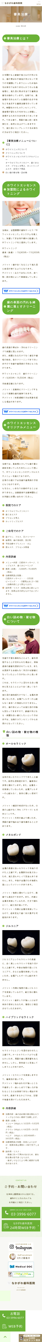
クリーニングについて (15, 153)
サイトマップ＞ (21, 1287)
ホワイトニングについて (16, 149)
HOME (18, 26)
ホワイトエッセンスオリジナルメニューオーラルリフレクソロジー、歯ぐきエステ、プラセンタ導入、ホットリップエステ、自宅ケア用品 (22, 163)
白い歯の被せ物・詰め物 (16, 173)
